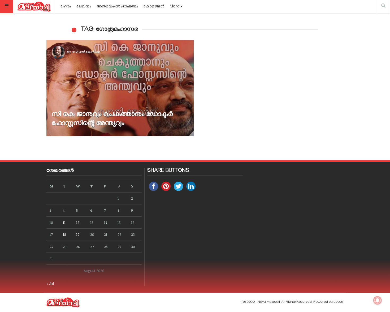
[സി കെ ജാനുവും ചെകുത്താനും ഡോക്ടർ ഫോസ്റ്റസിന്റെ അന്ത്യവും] (120, 88)
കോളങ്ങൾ (154, 7)
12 (77, 222)
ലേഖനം (83, 7)
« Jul (50, 283)
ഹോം (65, 7)
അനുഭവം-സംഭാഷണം (117, 7)
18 (64, 234)
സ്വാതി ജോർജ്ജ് (85, 51)
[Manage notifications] (377, 300)
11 (64, 222)
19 (77, 234)
